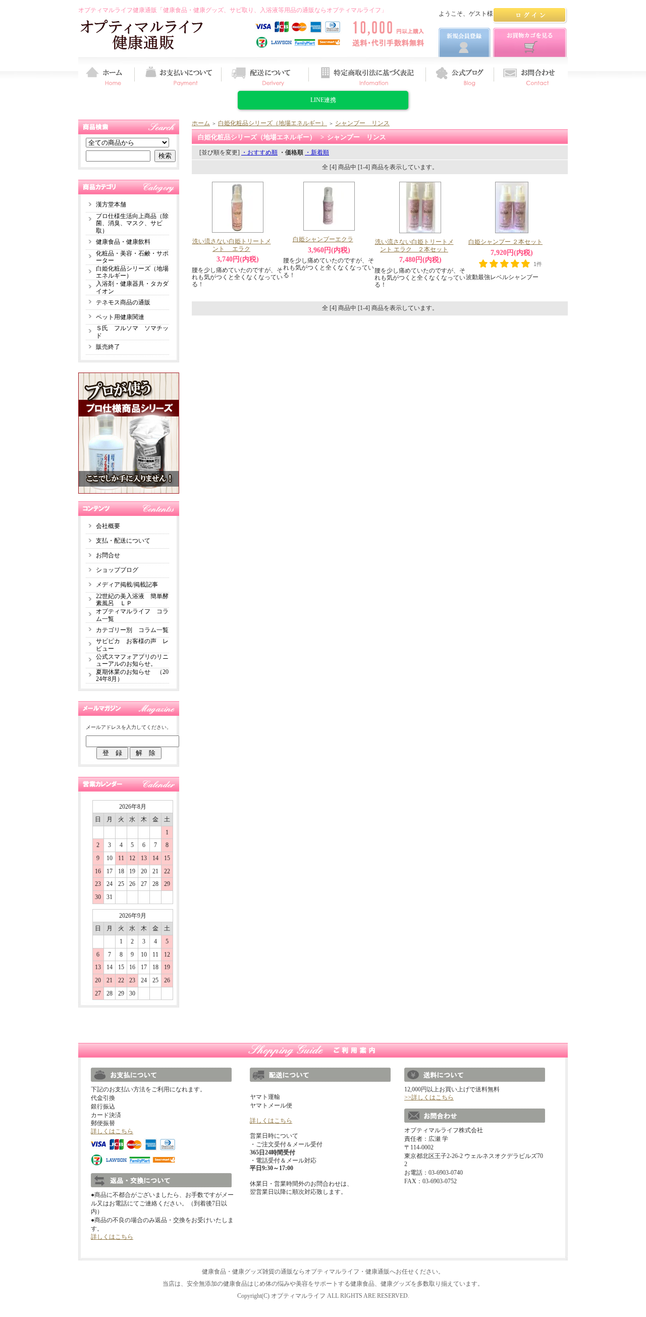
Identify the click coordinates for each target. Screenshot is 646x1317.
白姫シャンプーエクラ (323, 239)
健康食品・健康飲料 (123, 241)
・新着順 (317, 152)
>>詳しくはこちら (429, 1097)
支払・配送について (123, 540)
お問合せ (108, 555)
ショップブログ (117, 569)
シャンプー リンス (362, 123)
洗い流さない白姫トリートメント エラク (231, 245)
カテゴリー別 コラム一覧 (132, 630)
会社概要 (108, 526)
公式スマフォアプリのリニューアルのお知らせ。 (132, 660)
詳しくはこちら (112, 1131)
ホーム (201, 123)
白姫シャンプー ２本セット (505, 241)
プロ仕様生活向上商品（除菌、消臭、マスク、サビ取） (132, 223)
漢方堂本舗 (111, 204)
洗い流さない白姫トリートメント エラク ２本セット (414, 245)
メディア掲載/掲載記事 (127, 584)
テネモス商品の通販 (123, 302)
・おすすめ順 (259, 152)
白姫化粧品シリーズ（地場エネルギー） (272, 123)
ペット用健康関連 (120, 317)
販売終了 (108, 346)
